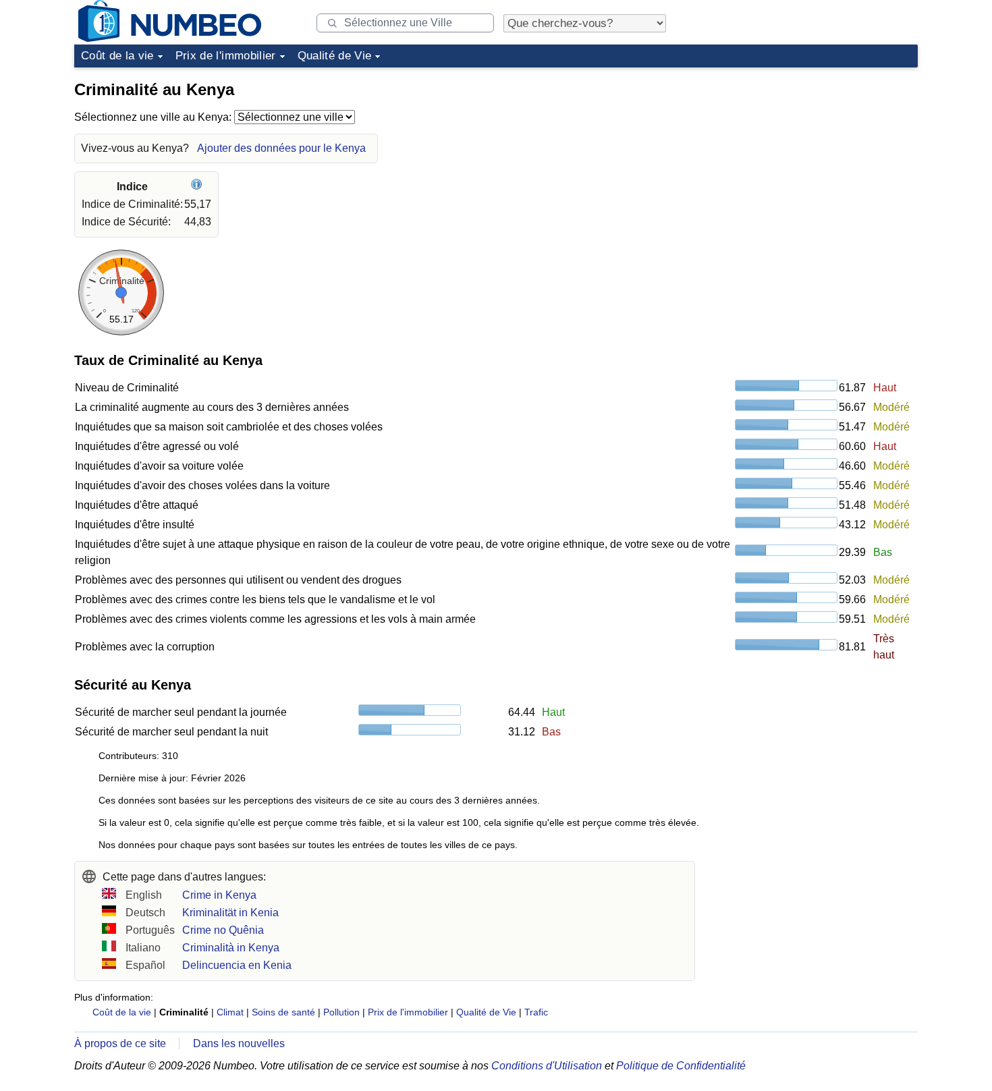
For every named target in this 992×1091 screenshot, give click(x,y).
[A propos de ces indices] (198, 186)
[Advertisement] (816, 158)
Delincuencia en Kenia (237, 965)
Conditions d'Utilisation (546, 1065)
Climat (230, 1012)
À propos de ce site (120, 1043)
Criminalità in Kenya (230, 947)
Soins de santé (283, 1012)
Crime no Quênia (223, 930)
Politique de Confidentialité (681, 1065)
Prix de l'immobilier (225, 55)
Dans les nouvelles (239, 1043)
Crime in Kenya (219, 895)
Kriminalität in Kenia (230, 912)
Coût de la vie (117, 55)
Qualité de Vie (335, 55)
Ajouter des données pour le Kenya (281, 148)
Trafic (536, 1012)
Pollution (341, 1012)
